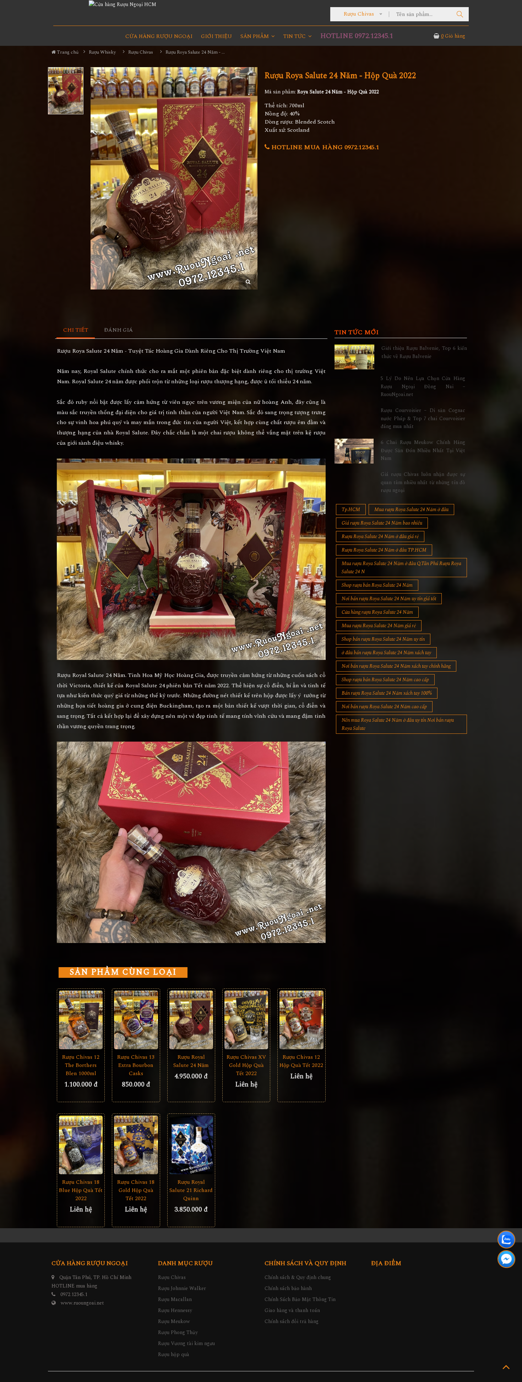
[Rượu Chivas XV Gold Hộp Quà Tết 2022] (246, 1020)
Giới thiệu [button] (216, 36)
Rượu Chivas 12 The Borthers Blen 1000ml (80, 1065)
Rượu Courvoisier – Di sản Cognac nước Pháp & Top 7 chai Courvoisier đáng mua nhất (423, 418)
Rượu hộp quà (173, 1354)
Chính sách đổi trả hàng (292, 1321)
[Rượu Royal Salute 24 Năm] (191, 1020)
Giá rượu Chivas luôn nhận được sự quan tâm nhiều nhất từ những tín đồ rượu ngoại (423, 482)
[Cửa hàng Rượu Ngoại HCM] (122, 4)
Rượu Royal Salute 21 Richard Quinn (191, 1190)
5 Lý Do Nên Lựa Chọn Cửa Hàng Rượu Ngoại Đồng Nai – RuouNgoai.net (423, 386)
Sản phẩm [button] (255, 36)
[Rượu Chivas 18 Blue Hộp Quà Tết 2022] (81, 1145)
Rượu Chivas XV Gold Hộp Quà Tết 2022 (246, 1065)
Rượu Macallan (175, 1299)
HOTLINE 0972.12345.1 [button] (356, 36)
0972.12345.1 (73, 1294)
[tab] (75, 330)
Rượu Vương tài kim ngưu (186, 1343)
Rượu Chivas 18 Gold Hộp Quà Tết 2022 (135, 1190)
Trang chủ (67, 52)
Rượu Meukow (174, 1321)
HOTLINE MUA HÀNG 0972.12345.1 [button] (324, 147)
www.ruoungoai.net (82, 1303)
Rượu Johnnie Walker (182, 1288)
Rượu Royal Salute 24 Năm (191, 1061)
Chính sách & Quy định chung (298, 1277)
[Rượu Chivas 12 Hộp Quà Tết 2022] (301, 1020)
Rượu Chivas (172, 1277)
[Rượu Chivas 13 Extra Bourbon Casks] (136, 1020)
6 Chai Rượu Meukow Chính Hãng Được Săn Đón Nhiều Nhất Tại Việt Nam (423, 450)
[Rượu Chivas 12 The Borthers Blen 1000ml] (81, 1020)
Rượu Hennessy (175, 1310)
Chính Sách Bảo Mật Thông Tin (300, 1299)
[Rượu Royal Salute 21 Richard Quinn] (191, 1145)
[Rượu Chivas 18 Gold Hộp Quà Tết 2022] (136, 1145)
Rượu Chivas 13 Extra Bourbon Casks (135, 1065)
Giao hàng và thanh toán (292, 1310)
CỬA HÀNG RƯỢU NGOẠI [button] (158, 36)
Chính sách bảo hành (288, 1288)
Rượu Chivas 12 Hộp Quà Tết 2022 (301, 1061)
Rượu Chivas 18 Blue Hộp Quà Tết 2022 (81, 1190)
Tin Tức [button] (295, 36)
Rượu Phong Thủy (178, 1332)
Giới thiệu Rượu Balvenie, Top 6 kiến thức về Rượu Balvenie (424, 352)
